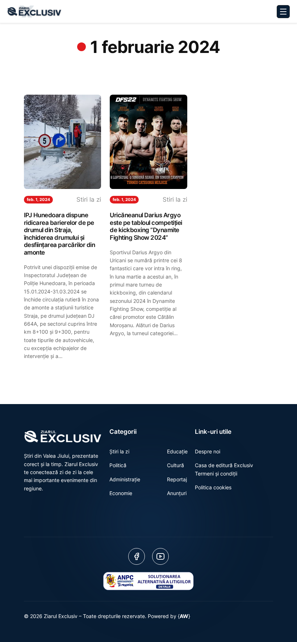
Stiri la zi (88, 199)
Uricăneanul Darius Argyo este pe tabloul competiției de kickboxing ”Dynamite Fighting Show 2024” (146, 226)
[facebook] (136, 556)
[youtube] (160, 556)
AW (184, 616)
